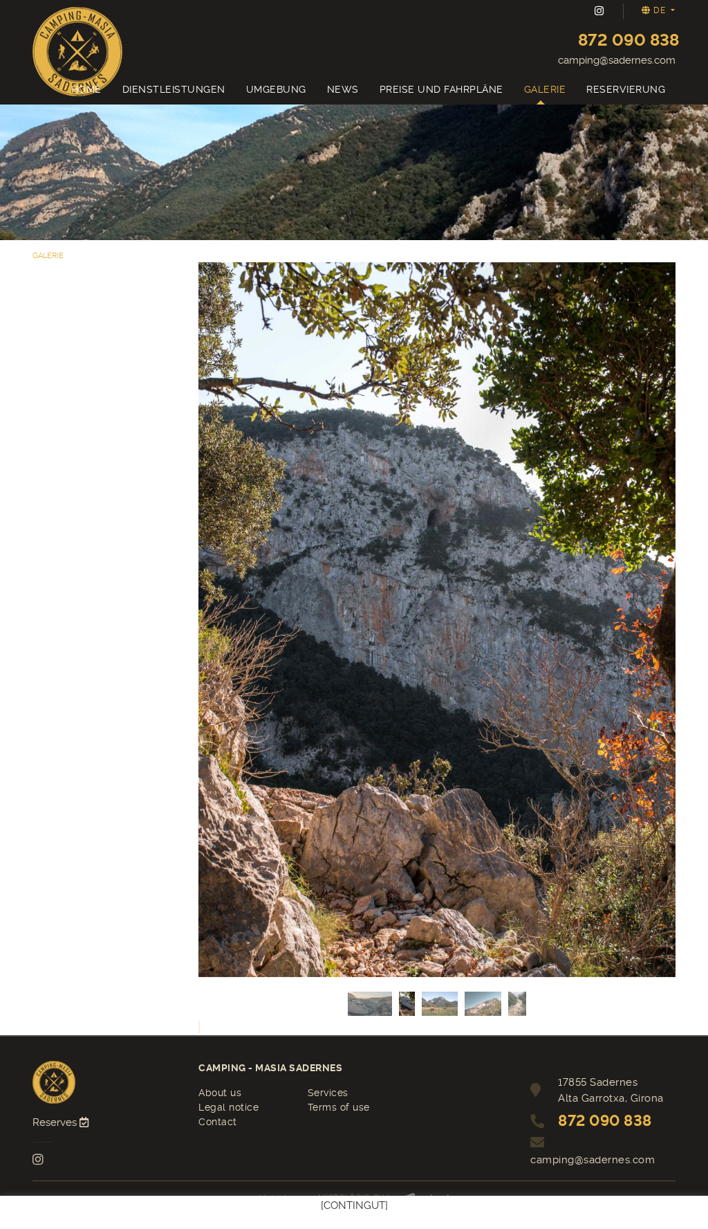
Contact (217, 1121)
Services (328, 1092)
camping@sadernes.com (617, 60)
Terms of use (339, 1107)
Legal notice (228, 1107)
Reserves (56, 1122)
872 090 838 (628, 40)
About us (219, 1092)
